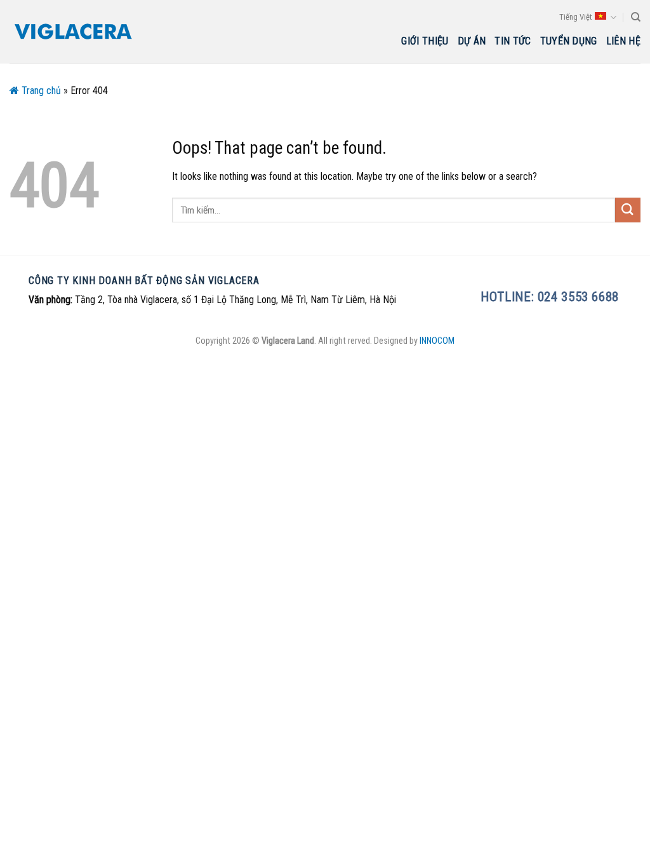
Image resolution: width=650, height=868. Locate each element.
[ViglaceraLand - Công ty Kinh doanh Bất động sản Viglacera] (73, 31)
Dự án (472, 41)
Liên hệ (623, 41)
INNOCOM (437, 341)
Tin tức (512, 41)
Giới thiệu (424, 41)
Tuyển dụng (568, 41)
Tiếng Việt (575, 17)
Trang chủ (40, 91)
